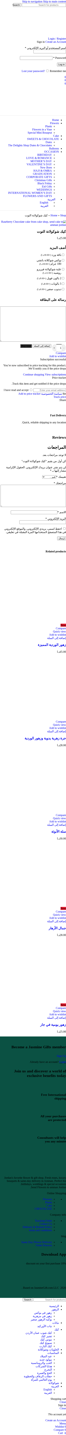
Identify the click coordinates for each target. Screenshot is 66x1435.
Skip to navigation (32, 1)
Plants (48, 126)
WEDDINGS (44, 189)
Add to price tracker (29, 393)
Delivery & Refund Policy (37, 1227)
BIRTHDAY (44, 154)
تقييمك (61, 476)
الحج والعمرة (44, 1372)
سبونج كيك (46, 1342)
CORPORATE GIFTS (39, 177)
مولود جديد (45, 1359)
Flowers (47, 1199)
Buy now (26, 346)
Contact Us (45, 1223)
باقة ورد (51, 254)
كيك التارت (45, 1346)
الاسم (61, 512)
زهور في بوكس (43, 1312)
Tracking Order (43, 1220)
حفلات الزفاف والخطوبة (38, 1376)
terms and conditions (40, 1230)
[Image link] (33, 1171)
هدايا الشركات (44, 1366)
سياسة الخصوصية (51, 393)
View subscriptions (55, 374)
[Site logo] (46, 35)
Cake (49, 1205)
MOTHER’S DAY (41, 161)
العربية (48, 1392)
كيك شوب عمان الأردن (39, 1332)
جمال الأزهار (57, 928)
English (47, 1389)
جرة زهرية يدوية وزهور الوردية (45, 738)
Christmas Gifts (43, 180)
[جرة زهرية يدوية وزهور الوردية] (33, 718)
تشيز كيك (46, 1336)
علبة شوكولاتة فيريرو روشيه (49, 271)
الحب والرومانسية (41, 1362)
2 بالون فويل (49, 278)
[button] (56, 638)
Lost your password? (33, 71)
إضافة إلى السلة (42, 346)
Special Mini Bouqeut (40, 132)
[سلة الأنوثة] (33, 811)
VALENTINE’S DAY (39, 164)
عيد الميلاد (46, 1356)
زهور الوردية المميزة (52, 645)
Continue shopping (34, 374)
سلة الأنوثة (58, 831)
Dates (49, 142)
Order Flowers (44, 1245)
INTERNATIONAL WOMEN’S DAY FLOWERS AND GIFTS (30, 194)
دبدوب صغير (49, 289)
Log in (61, 64)
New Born (46, 167)
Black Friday (44, 183)
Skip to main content (54, 1)
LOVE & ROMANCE (39, 157)
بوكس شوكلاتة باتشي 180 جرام (49, 262)
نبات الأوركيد (44, 1326)
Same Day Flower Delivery (36, 1242)
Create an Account (55, 41)
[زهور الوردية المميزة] (33, 622)
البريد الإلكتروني (55, 518)
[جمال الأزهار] (33, 905)
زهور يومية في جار (53, 1024)
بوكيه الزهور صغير (41, 1319)
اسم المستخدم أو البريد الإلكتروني (45, 47)
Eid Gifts (47, 186)
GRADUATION (42, 173)
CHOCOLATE (43, 1208)
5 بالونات (51, 283)
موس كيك (46, 1339)
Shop (63, 215)
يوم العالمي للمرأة (41, 1379)
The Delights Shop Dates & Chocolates (30, 145)
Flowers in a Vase (42, 129)
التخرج (48, 1369)
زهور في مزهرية (42, 1316)
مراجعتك (60, 483)
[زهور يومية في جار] (33, 1001)
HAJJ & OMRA (42, 170)
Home (54, 215)
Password (59, 57)
